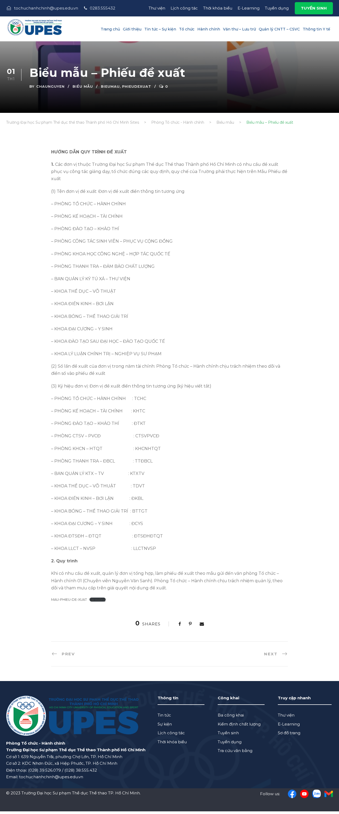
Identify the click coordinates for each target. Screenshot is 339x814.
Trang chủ (110, 29)
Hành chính (208, 29)
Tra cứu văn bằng (235, 750)
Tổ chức (186, 29)
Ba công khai (231, 715)
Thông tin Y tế (316, 29)
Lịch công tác (184, 8)
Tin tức (164, 715)
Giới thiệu (132, 29)
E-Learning (249, 8)
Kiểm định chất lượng (239, 724)
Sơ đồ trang (289, 732)
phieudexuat (136, 86)
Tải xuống (98, 600)
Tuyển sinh (228, 732)
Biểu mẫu (83, 86)
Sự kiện (165, 724)
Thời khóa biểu (217, 8)
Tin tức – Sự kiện (160, 29)
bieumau (110, 86)
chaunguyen (50, 86)
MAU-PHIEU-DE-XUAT (69, 600)
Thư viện (157, 8)
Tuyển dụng (277, 8)
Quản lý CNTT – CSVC (279, 29)
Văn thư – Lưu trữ (239, 29)
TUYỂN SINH (314, 8)
